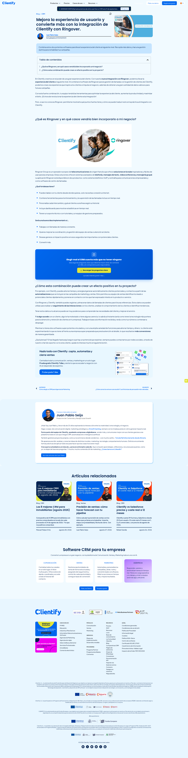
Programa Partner (92, 650)
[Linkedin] (96, 746)
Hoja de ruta (110, 662)
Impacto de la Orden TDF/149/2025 (133, 651)
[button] (148, 60)
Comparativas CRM (112, 645)
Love (107, 632)
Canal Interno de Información (131, 646)
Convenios (90, 654)
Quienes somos (111, 665)
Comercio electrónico (67, 650)
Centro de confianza (128, 641)
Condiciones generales (129, 625)
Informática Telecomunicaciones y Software (71, 634)
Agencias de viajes (66, 640)
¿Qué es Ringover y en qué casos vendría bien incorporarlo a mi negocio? (72, 66)
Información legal (127, 633)
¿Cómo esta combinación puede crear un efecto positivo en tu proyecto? (73, 70)
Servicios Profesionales (67, 645)
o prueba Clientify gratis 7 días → (94, 276)
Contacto (109, 667)
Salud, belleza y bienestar (68, 643)
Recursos (109, 630)
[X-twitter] (87, 746)
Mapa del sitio (110, 673)
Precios (108, 626)
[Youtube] (91, 746)
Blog (107, 643)
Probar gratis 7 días (50, 372)
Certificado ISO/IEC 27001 (130, 643)
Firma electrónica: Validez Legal (132, 648)
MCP (107, 628)
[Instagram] (100, 746)
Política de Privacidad (129, 630)
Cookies (124, 636)
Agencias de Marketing (67, 638)
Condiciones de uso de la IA (130, 628)
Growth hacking (95, 429)
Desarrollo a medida (93, 642)
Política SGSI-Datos (128, 638)
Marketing (90, 630)
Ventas (89, 628)
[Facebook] (83, 746)
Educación (63, 628)
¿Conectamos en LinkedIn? (111, 449)
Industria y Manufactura (67, 630)
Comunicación (91, 625)
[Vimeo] (105, 746)
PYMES (62, 625)
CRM (43, 14)
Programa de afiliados (94, 652)
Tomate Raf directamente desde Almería (130, 438)
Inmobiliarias (64, 648)
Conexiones (110, 656)
